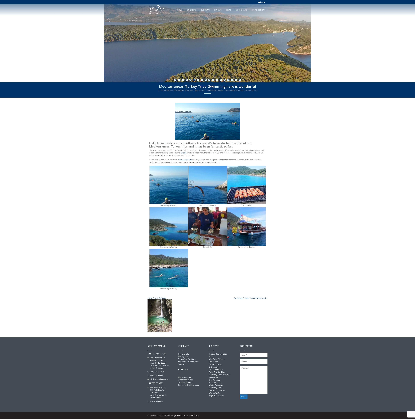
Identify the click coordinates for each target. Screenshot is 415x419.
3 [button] (183, 80)
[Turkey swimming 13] (246, 185)
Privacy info (183, 356)
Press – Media (214, 377)
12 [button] (217, 80)
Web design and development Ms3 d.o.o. (183, 415)
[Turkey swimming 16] (168, 185)
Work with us (214, 393)
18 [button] (240, 80)
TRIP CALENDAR (258, 10)
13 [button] (221, 80)
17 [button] (236, 80)
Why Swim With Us (216, 359)
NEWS (228, 10)
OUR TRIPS (191, 10)
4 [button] (187, 80)
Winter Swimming (216, 385)
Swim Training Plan (217, 372)
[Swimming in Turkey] (168, 226)
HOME (179, 10)
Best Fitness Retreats (157, 298)
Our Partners (214, 380)
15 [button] (228, 80)
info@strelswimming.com (160, 379)
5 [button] (190, 80)
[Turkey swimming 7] (207, 226)
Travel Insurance (216, 369)
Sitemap (181, 364)
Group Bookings (216, 364)
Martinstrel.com (184, 377)
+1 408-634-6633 (156, 401)
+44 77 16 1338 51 (157, 375)
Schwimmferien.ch (185, 382)
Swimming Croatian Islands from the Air (250, 298)
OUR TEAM (205, 10)
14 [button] (224, 80)
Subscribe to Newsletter (188, 362)
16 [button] (232, 80)
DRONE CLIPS (241, 10)
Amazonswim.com (185, 380)
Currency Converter (217, 390)
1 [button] (175, 80)
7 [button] (198, 80)
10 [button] (209, 80)
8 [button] (202, 80)
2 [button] (179, 80)
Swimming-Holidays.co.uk (188, 385)
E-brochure (213, 367)
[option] (207, 43)
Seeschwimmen (215, 382)
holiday (183, 153)
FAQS (211, 356)
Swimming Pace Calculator (219, 375)
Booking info (183, 354)
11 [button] (213, 80)
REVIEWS (218, 10)
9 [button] (205, 80)
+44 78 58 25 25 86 (157, 372)
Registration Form (216, 395)
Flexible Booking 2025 (218, 354)
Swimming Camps (216, 388)
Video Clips (213, 362)
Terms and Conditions (187, 359)
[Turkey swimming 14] (207, 185)
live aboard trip (185, 160)
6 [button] (194, 80)
